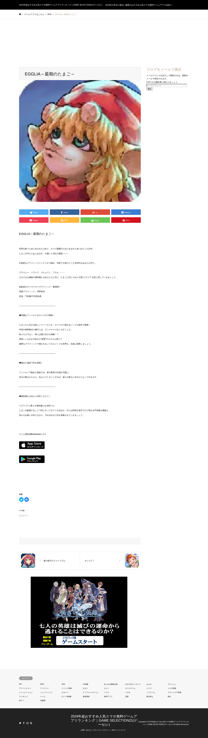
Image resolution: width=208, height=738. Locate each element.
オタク (85, 688)
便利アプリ (108, 697)
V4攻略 (85, 684)
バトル (106, 692)
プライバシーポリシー (101, 730)
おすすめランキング (133, 684)
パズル (127, 692)
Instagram (27, 723)
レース (42, 697)
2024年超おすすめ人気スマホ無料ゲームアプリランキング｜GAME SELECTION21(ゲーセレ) (104, 720)
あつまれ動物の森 (111, 684)
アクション (172, 684)
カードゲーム (130, 688)
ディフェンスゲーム (90, 692)
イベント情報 (67, 688)
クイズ (149, 688)
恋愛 (127, 697)
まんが (149, 684)
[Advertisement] (104, 40)
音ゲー (21, 700)
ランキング (23, 697)
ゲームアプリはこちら (34, 14)
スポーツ (65, 692)
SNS (63, 684)
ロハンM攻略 (66, 697)
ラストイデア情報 (174, 692)
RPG (42, 684)
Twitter (20, 723)
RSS (31, 723)
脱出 (169, 697)
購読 (150, 89)
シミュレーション (26, 692)
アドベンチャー (25, 688)
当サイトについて (119, 730)
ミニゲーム (150, 692)
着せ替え (149, 697)
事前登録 (86, 697)
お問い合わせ (86, 730)
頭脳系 (42, 700)
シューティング (46, 692)
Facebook (24, 723)
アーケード (44, 688)
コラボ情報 (172, 688)
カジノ (106, 688)
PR (20, 684)
